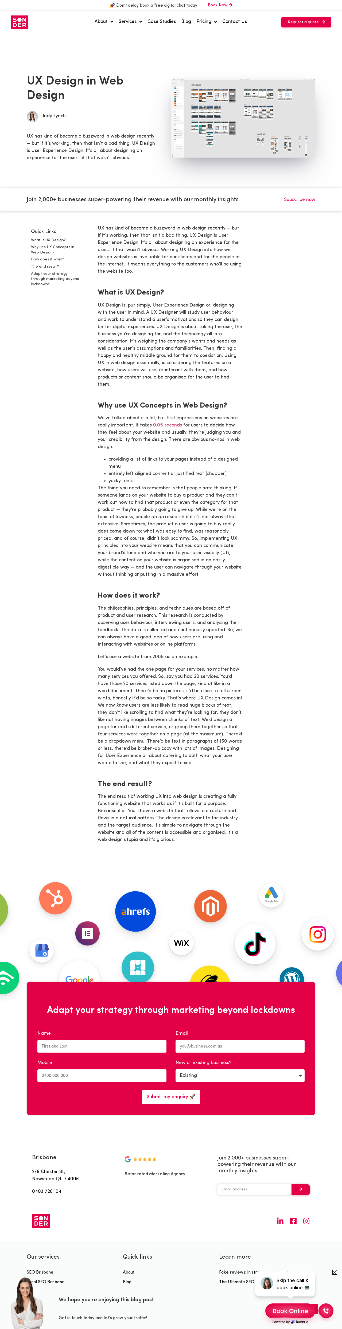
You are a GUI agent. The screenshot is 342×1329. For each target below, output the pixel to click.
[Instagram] (306, 1221)
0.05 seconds (167, 425)
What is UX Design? (48, 240)
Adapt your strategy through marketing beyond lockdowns (55, 279)
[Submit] (301, 1189)
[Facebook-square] (293, 1221)
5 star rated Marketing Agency (155, 1174)
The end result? (45, 267)
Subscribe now (299, 199)
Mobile (44, 1063)
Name (44, 1033)
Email (182, 1033)
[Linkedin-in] (280, 1221)
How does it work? (47, 259)
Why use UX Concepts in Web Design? (52, 250)
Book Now (218, 5)
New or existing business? (203, 1063)
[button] (306, 22)
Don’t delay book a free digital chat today (156, 5)
